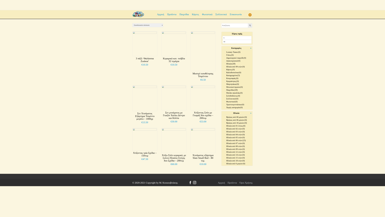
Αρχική (160, 14)
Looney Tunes (233, 52)
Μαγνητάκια (232, 84)
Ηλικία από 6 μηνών (235, 163)
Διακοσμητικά (233, 61)
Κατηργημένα (233, 75)
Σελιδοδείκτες (233, 96)
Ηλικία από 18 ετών (235, 161)
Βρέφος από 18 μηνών (236, 123)
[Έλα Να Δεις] (138, 16)
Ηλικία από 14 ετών (235, 155)
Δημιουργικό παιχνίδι (236, 58)
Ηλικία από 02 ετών (235, 129)
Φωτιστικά (207, 14)
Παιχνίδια (184, 14)
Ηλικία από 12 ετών (235, 152)
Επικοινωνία (236, 14)
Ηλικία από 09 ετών (235, 67)
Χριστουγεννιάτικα (235, 104)
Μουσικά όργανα (234, 87)
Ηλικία (230, 64)
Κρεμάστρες (232, 81)
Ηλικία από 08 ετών (235, 146)
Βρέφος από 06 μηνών (236, 120)
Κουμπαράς (232, 78)
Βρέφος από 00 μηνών (236, 117)
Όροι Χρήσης (246, 182)
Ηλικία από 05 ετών (235, 137)
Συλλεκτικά (221, 14)
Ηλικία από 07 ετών (235, 143)
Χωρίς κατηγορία (234, 107)
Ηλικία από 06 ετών (236, 140)
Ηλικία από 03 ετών (235, 132)
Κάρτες (195, 14)
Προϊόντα (171, 14)
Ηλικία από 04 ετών (235, 134)
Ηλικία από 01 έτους (235, 126)
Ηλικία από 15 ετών (235, 158)
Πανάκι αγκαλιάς (234, 93)
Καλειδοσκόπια (233, 72)
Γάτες (230, 55)
